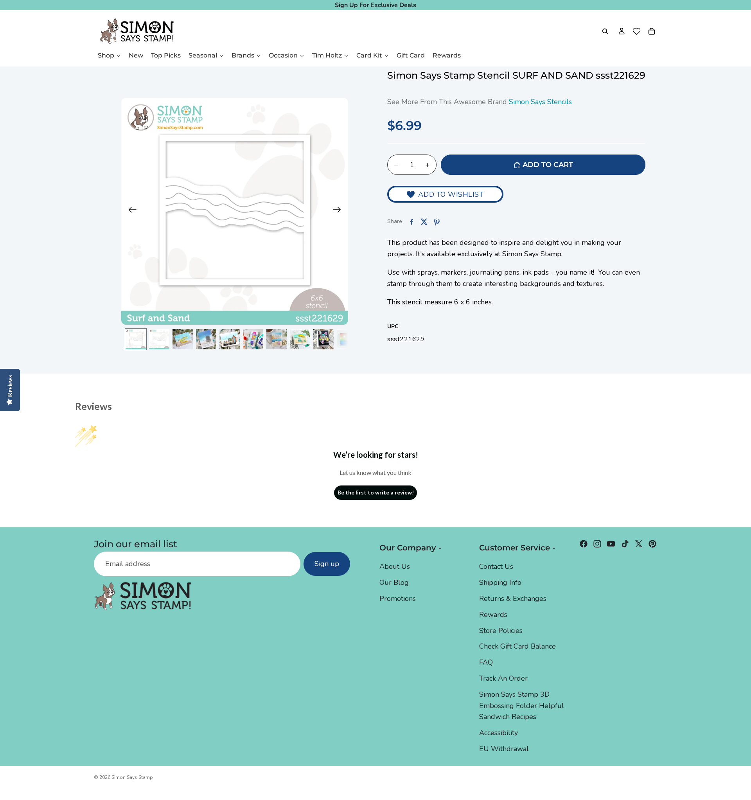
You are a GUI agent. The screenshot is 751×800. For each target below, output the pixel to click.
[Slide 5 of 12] (229, 339)
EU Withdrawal (504, 748)
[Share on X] (424, 222)
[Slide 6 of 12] (253, 339)
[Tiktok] (625, 543)
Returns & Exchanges (512, 598)
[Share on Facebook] (411, 222)
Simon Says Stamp (132, 777)
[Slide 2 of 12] (159, 339)
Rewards (493, 614)
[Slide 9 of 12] (323, 339)
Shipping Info (500, 582)
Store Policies (501, 630)
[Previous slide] (130, 211)
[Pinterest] (652, 543)
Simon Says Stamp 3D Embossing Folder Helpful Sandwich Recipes (521, 705)
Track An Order (503, 678)
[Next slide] (339, 211)
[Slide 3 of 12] (182, 339)
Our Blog (394, 582)
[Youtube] (611, 543)
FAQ (486, 662)
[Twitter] (638, 543)
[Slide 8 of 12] (300, 339)
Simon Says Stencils (540, 102)
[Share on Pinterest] (436, 222)
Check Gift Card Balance (517, 646)
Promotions (397, 598)
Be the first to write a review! (376, 492)
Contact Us (496, 566)
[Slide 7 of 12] (276, 339)
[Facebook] (583, 543)
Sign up (326, 563)
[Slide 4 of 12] (206, 339)
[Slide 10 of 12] (347, 339)
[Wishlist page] (636, 31)
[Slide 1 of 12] (136, 339)
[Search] (605, 31)
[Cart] (651, 31)
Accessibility (498, 732)
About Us (394, 566)
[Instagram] (597, 543)
